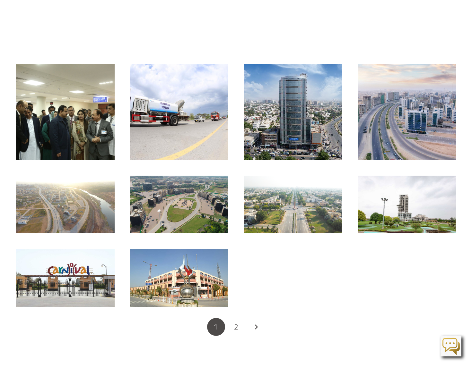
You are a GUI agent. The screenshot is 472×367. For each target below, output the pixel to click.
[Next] (256, 327)
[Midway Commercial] (407, 112)
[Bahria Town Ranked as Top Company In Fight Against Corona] (179, 112)
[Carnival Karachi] (65, 277)
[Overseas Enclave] (65, 204)
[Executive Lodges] (407, 204)
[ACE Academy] (179, 277)
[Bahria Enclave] (179, 204)
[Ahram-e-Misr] (293, 204)
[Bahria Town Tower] (293, 112)
